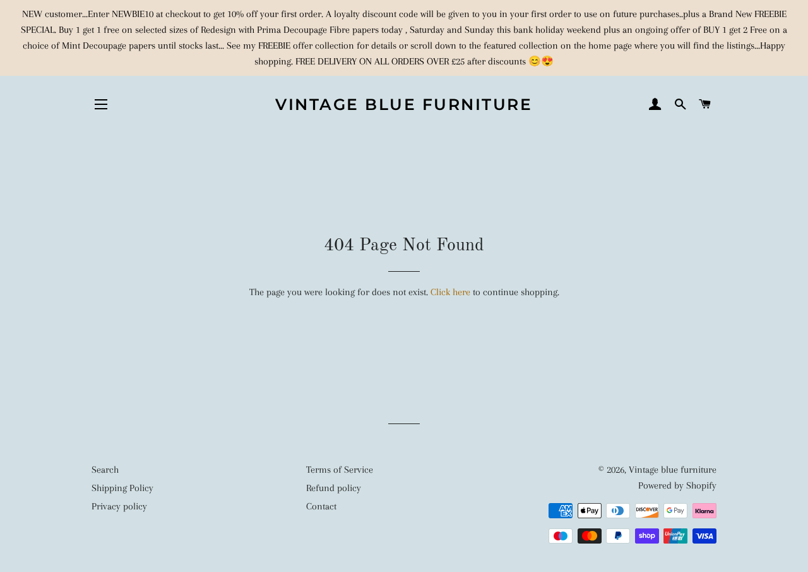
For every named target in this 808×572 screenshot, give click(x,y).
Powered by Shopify (677, 485)
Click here (450, 292)
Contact (321, 506)
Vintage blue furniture (403, 104)
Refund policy (333, 488)
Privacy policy (119, 506)
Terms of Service (339, 469)
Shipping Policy (122, 488)
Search (105, 469)
